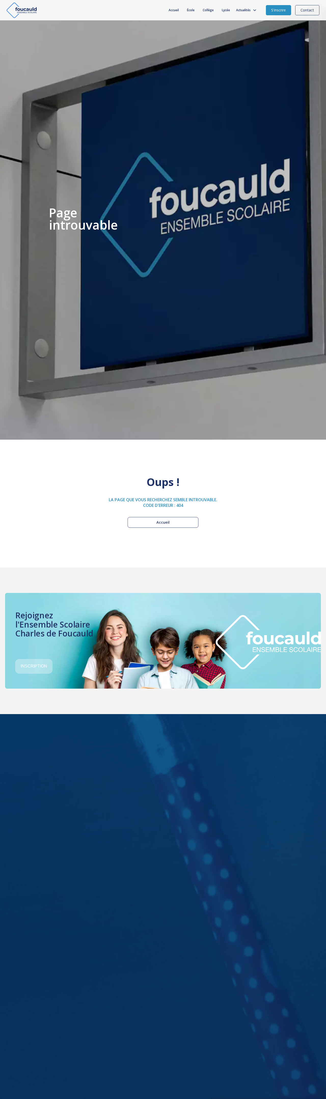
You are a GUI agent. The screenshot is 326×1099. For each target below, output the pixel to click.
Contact (307, 10)
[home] (22, 10)
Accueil (174, 10)
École (191, 10)
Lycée (226, 10)
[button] (247, 10)
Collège (208, 10)
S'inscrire (278, 10)
